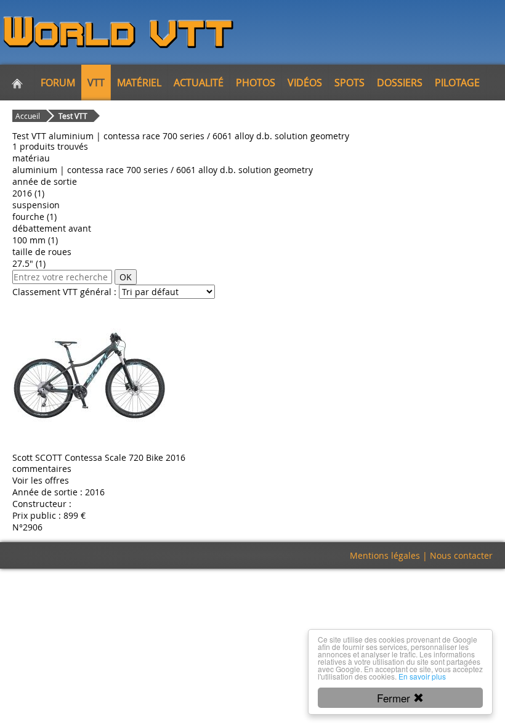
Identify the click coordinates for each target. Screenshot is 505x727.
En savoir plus (422, 676)
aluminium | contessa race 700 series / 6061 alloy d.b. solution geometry (162, 170)
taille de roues (41, 252)
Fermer (395, 697)
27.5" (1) (29, 263)
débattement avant (51, 228)
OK (125, 277)
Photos (255, 82)
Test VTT (73, 116)
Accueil (27, 116)
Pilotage (457, 82)
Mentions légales (385, 555)
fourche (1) (34, 216)
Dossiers (399, 82)
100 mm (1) (35, 240)
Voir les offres (40, 480)
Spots (349, 82)
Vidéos (305, 82)
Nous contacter (461, 555)
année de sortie (44, 181)
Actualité (199, 82)
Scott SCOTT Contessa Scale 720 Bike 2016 (98, 457)
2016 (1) (28, 193)
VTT (96, 82)
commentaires (41, 468)
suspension (36, 205)
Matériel (139, 82)
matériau (31, 158)
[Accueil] (17, 82)
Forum (58, 82)
